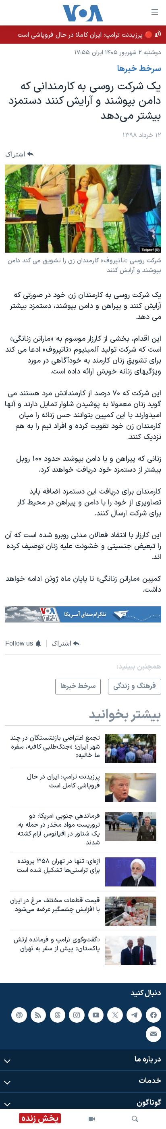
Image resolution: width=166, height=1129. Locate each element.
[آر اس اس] (38, 1015)
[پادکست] (19, 1015)
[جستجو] (135, 1119)
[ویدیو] (92, 1119)
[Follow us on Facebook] (153, 1015)
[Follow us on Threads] (57, 1015)
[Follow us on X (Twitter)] (114, 1015)
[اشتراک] (153, 1034)
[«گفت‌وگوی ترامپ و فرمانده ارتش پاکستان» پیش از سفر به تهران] (130, 950)
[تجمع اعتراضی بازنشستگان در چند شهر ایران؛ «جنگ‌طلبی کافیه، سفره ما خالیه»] (130, 748)
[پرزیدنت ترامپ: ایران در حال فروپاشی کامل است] (130, 787)
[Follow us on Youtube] (96, 1015)
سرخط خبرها (139, 69)
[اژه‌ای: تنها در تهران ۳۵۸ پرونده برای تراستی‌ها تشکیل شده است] (130, 871)
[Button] (19, 154)
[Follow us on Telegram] (134, 1015)
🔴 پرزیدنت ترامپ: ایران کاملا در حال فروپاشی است (85, 35)
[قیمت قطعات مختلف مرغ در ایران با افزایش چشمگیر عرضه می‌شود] (130, 911)
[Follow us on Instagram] (76, 1015)
